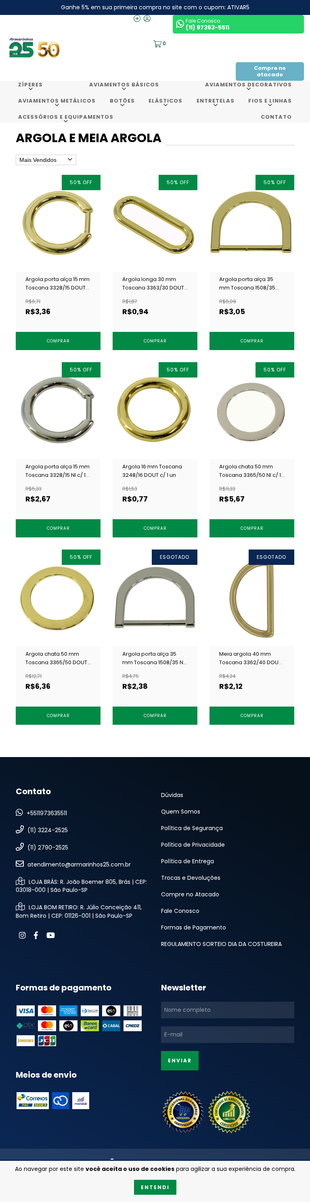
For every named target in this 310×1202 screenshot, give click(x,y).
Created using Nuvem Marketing (155, 263)
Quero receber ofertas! (155, 229)
